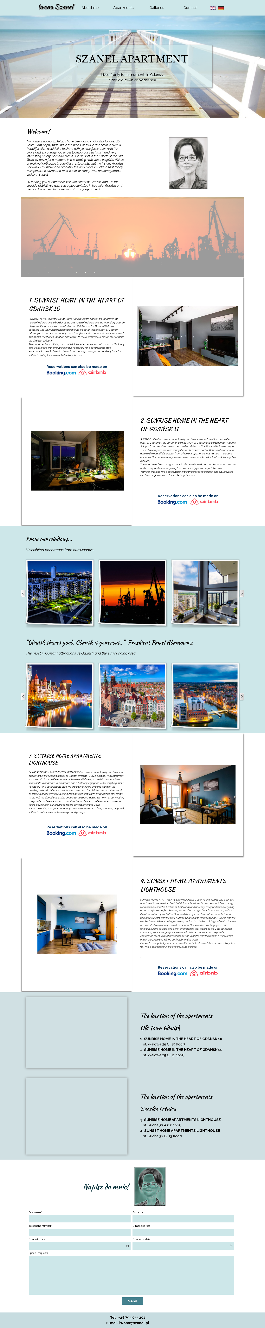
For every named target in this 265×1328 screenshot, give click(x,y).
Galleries (157, 7)
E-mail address (141, 1225)
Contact (190, 7)
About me (90, 7)
